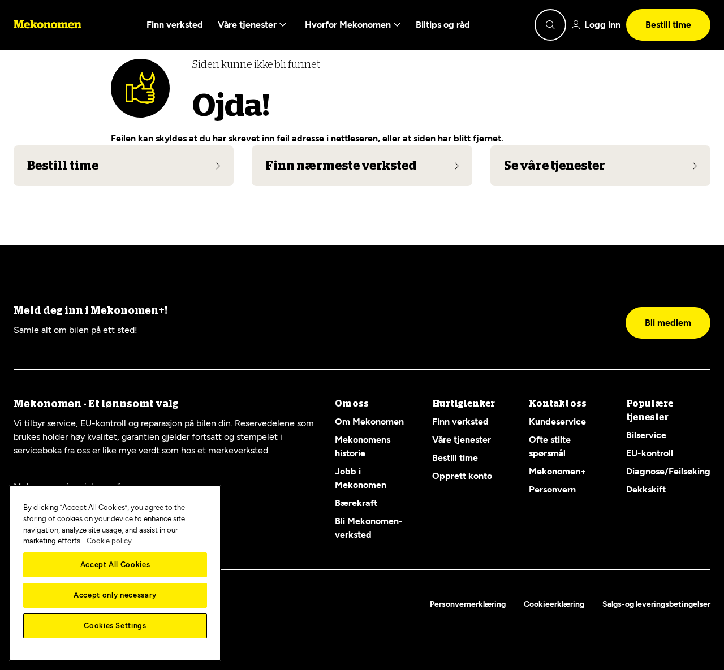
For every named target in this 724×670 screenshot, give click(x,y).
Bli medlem (668, 322)
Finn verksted (174, 24)
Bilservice (646, 435)
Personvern (552, 489)
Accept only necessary (115, 595)
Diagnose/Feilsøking (668, 471)
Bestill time (668, 24)
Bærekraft (356, 503)
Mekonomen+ (557, 471)
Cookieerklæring (554, 604)
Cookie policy (109, 541)
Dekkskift (646, 489)
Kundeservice (557, 421)
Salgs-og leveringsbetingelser (656, 604)
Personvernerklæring (468, 604)
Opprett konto (462, 475)
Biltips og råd (443, 24)
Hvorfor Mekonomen (349, 24)
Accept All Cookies (115, 564)
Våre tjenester (248, 24)
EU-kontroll (649, 453)
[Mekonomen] (47, 25)
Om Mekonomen (369, 421)
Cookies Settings (115, 625)
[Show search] (550, 25)
